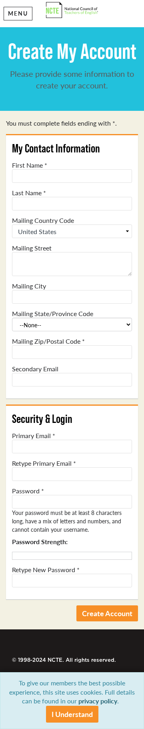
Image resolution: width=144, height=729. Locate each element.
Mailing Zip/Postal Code (48, 341)
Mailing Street (32, 248)
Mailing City (29, 286)
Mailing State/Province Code (52, 314)
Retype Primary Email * (44, 463)
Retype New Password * (46, 570)
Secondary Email (35, 369)
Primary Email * (33, 436)
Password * (28, 491)
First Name (29, 165)
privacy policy (97, 700)
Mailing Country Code (43, 220)
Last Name (29, 193)
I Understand (72, 714)
